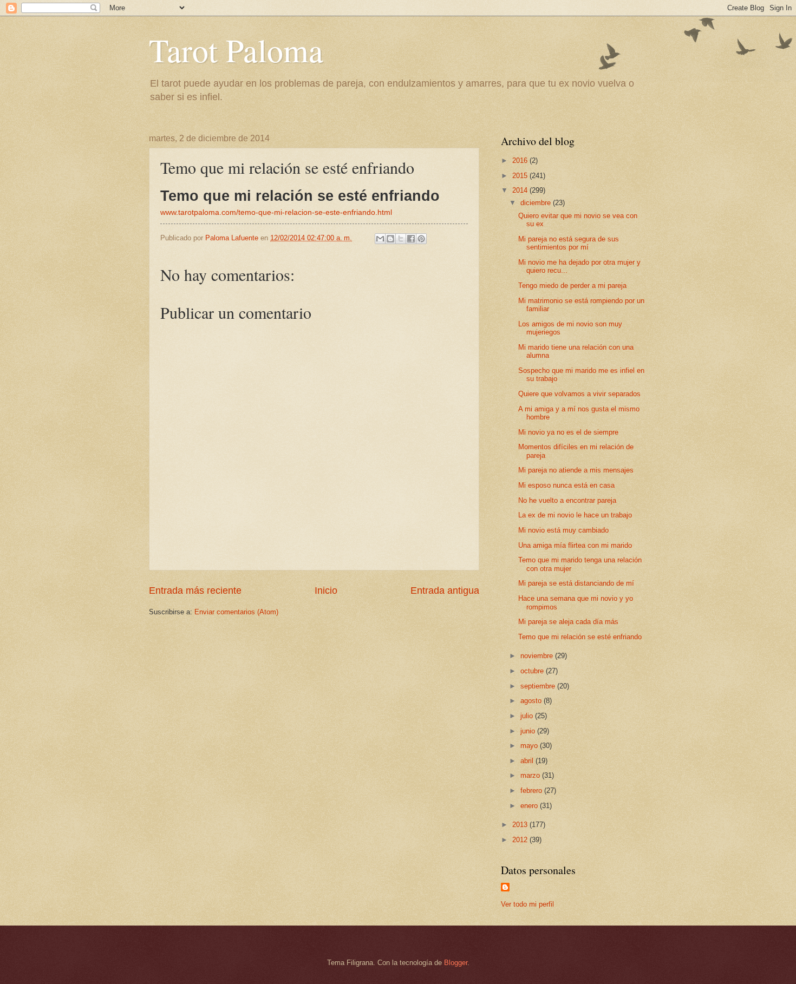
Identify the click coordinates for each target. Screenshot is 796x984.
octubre (533, 671)
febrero (532, 790)
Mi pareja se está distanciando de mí (576, 583)
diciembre (536, 203)
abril (528, 761)
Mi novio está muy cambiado (563, 530)
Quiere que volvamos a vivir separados (579, 394)
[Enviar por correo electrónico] (380, 238)
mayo (530, 746)
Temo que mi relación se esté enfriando (580, 637)
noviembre (537, 656)
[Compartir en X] (400, 238)
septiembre (538, 686)
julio (527, 716)
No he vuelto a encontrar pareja (567, 500)
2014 (521, 190)
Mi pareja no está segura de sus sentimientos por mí (568, 243)
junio (528, 731)
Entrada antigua (444, 590)
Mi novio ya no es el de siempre (568, 432)
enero (530, 806)
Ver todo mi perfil (527, 904)
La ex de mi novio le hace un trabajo (575, 515)
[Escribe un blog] (390, 238)
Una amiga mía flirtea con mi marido (575, 545)
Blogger (455, 963)
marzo (531, 775)
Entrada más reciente (195, 590)
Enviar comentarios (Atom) (236, 612)
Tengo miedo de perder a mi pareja (572, 285)
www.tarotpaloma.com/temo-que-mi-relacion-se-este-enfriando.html (276, 212)
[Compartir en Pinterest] (421, 238)
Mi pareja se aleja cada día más (568, 622)
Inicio (326, 590)
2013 (521, 825)
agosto (532, 701)
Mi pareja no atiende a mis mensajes (576, 470)
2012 (521, 840)
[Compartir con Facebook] (411, 238)
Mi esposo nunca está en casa (566, 485)
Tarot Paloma (236, 49)
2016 (521, 160)
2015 (521, 176)
